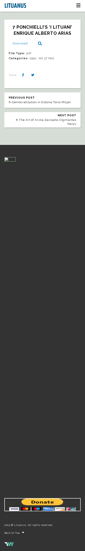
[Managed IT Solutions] (9, 545)
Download (20, 43)
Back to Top (12, 533)
